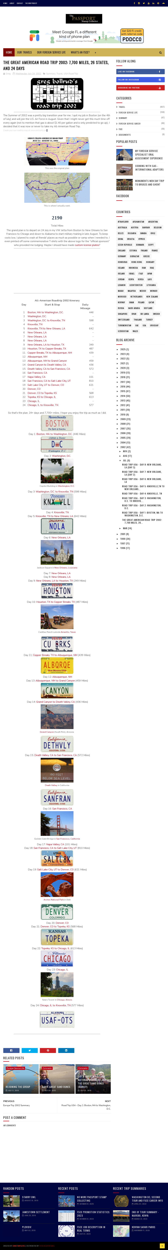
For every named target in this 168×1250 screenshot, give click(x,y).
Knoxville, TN (35, 324)
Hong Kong (136, 262)
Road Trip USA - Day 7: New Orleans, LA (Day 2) (142, 473)
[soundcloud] (163, 3)
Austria (134, 227)
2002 (123, 447)
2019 (123, 372)
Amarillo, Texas (68, 632)
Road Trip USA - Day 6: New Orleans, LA (142, 480)
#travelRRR (123, 221)
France (155, 250)
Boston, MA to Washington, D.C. (45, 312)
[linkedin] (153, 3)
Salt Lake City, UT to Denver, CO (46, 385)
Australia (122, 227)
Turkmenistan (124, 325)
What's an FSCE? (80, 52)
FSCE (121, 129)
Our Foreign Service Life (51, 52)
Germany (122, 256)
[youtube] (149, 3)
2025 (123, 349)
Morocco (122, 296)
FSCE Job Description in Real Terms (91, 1228)
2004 (123, 442)
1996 (123, 548)
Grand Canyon (47, 732)
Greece (146, 256)
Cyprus (141, 239)
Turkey (149, 319)
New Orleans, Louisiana (65, 567)
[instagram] (139, 3)
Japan (149, 273)
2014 (123, 396)
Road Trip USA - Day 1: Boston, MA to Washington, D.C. (142, 514)
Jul (125, 460)
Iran (144, 267)
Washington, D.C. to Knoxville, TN (46, 320)
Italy (141, 273)
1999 (123, 538)
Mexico (143, 291)
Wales (135, 331)
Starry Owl (29, 1197)
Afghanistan (138, 221)
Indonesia (133, 267)
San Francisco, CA (37, 372)
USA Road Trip (71, 73)
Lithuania (151, 285)
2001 (123, 534)
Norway (121, 302)
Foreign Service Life (15, 1068)
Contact (20, 3)
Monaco (154, 291)
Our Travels (24, 52)
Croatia (130, 239)
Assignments (125, 134)
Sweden (156, 314)
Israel (132, 273)
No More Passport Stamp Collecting (92, 1198)
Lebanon (122, 285)
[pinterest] (158, 3)
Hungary (150, 262)
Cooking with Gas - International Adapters (149, 167)
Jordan (121, 279)
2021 (123, 363)
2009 (123, 419)
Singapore (122, 314)
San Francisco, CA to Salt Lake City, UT (49, 381)
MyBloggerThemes (46, 1246)
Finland (144, 250)
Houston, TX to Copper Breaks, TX (47, 348)
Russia (121, 308)
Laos (150, 279)
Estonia (133, 250)
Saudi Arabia (134, 308)
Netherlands (136, 296)
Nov (125, 451)
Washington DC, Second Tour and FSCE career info (147, 1198)
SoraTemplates (19, 1246)
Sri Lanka (144, 314)
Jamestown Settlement (36, 1212)
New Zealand (152, 296)
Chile (153, 233)
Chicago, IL (34, 401)
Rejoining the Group (18, 1087)
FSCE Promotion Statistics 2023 (93, 1213)
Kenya (131, 279)
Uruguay (154, 325)
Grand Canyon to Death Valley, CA (47, 364)
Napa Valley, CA (36, 377)
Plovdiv (27, 1227)
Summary (50, 73)
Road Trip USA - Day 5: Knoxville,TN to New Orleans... (143, 487)
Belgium (158, 227)
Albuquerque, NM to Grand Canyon (47, 360)
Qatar (151, 302)
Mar (125, 528)
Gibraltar (134, 256)
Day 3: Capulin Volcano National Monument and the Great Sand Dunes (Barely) (92, 1082)
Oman (131, 302)
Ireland (121, 273)
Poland (141, 302)
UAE (137, 325)
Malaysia (132, 291)
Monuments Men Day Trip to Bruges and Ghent (149, 182)
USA (144, 325)
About (12, 3)
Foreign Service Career (130, 123)
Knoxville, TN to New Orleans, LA (46, 328)
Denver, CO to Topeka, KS (42, 393)
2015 (123, 391)
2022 (123, 358)
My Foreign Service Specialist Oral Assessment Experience (149, 154)
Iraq (152, 267)
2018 (123, 377)
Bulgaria (132, 233)
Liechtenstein (136, 285)
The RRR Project (31, 3)
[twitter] (144, 3)
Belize (121, 233)
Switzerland (124, 319)
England (122, 250)
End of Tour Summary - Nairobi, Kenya (145, 1213)
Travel (60, 73)
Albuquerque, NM (37, 356)
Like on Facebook (126, 71)
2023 (123, 354)
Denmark (140, 244)
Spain (134, 314)
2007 (123, 428)
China (120, 239)
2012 (123, 405)
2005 (123, 437)
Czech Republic (125, 244)
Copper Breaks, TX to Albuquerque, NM (50, 352)
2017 (123, 382)
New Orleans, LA (37, 332)
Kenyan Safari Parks (143, 1227)
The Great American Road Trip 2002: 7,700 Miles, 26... (142, 521)
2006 (123, 433)
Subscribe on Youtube (129, 87)
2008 (123, 423)
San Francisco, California (68, 838)
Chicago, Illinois (64, 999)
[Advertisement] (57, 270)
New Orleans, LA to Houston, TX (46, 344)
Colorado (47, 1068)
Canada (143, 233)
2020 (123, 368)
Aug (125, 455)
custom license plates (87, 245)
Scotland (148, 308)
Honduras (122, 262)
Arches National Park (54, 899)
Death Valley (51, 785)
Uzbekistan (123, 331)
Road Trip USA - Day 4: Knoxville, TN (142, 493)
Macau (121, 291)
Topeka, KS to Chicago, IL (42, 397)
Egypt (151, 244)
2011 (123, 409)
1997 (123, 543)
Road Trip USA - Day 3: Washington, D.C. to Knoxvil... (141, 499)
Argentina (153, 221)
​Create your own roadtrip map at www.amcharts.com (25, 130)
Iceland (121, 267)
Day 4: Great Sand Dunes (56, 1087)
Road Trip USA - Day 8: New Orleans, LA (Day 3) (142, 466)
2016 (123, 386)
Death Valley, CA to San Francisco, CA (49, 369)
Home (5, 3)
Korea (141, 279)
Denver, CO (34, 389)
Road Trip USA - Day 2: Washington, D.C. (141, 507)
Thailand (138, 319)
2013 (123, 400)
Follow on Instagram (128, 79)
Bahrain (146, 227)
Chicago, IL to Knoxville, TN (43, 405)
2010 (123, 414)
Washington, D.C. (37, 316)
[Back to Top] (162, 1245)
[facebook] (134, 3)
